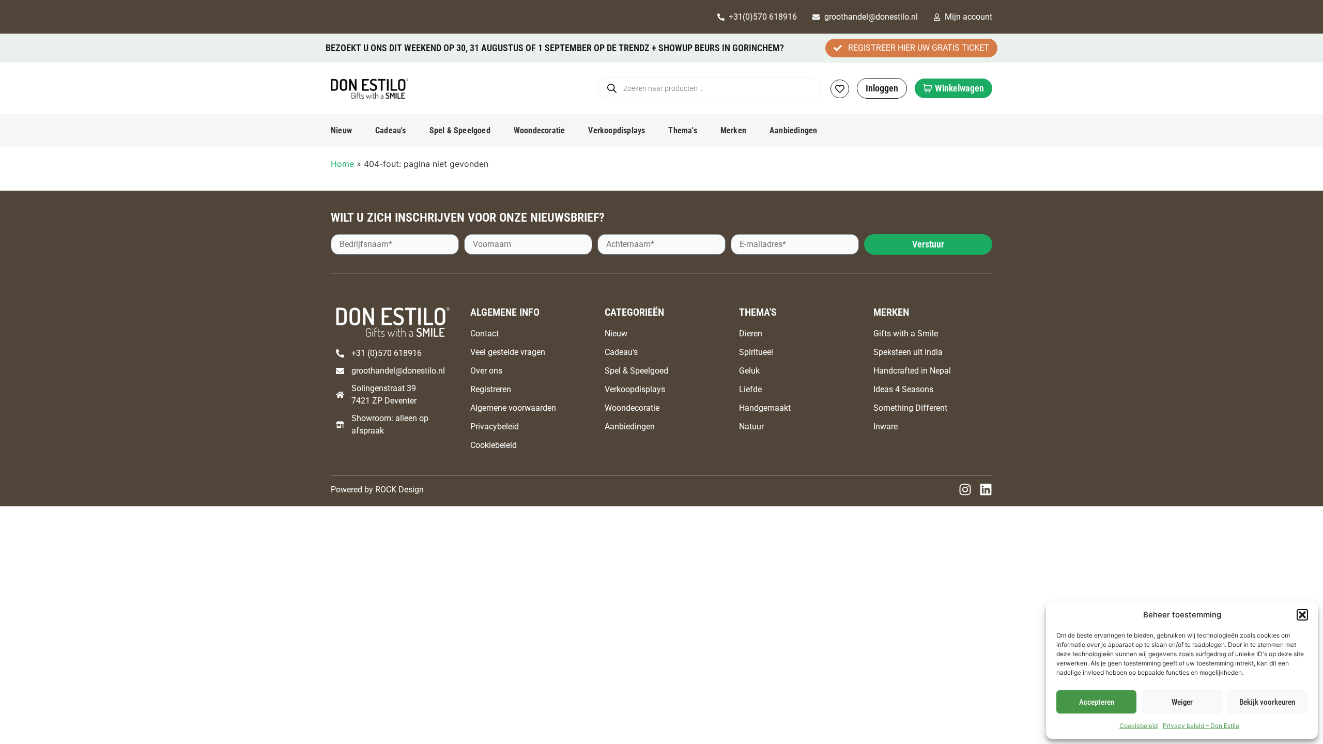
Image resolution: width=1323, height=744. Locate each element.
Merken (733, 130)
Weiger (1182, 702)
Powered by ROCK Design (377, 489)
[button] (1302, 615)
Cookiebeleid (1138, 726)
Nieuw (341, 130)
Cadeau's (390, 130)
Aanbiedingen (793, 130)
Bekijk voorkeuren (1267, 702)
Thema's (682, 130)
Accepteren (1096, 702)
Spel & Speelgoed (459, 130)
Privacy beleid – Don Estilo (1201, 726)
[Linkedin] (985, 489)
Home (342, 164)
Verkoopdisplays (616, 130)
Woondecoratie (539, 130)
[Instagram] (965, 489)
